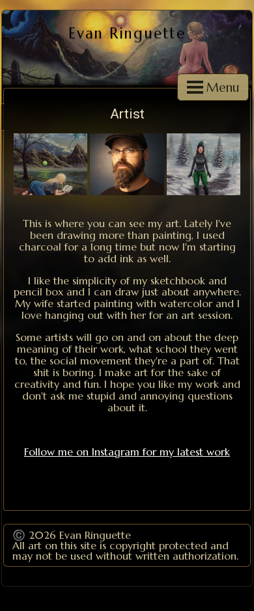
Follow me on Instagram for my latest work (127, 451)
